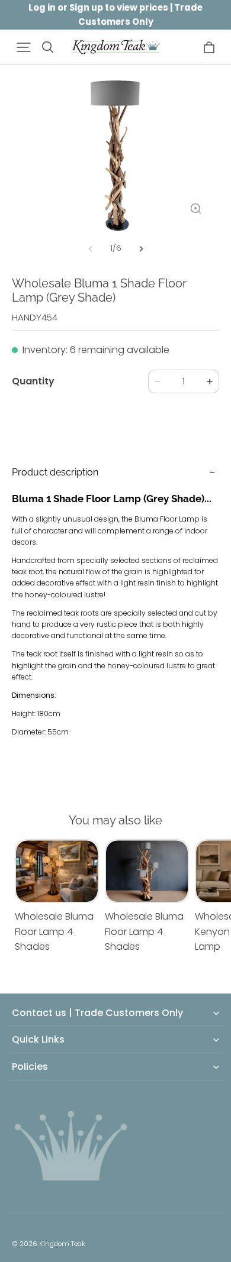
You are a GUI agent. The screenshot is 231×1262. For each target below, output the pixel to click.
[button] (24, 47)
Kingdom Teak (62, 1243)
